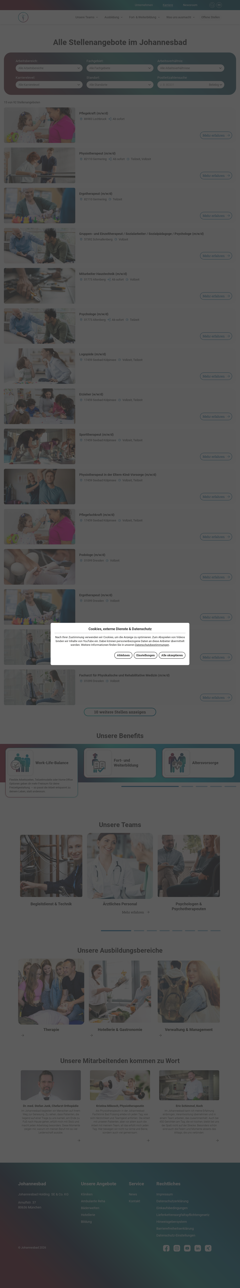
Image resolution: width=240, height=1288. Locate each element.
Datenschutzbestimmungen (152, 645)
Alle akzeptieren (172, 655)
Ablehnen (123, 655)
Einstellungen (145, 655)
